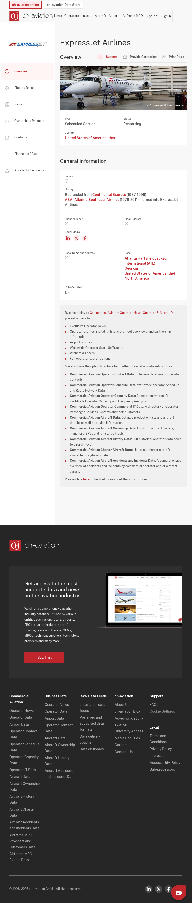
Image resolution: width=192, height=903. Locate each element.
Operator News (22, 711)
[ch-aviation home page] (31, 16)
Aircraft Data (20, 777)
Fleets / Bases (24, 88)
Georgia (131, 268)
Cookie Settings (162, 711)
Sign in (166, 16)
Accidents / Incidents (29, 170)
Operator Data (21, 718)
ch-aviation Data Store (63, 5)
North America (137, 278)
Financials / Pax (25, 154)
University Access (129, 731)
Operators (71, 16)
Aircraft (100, 16)
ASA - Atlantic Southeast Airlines (92, 200)
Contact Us (124, 752)
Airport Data (19, 724)
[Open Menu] (179, 16)
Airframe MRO (133, 16)
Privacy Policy (161, 749)
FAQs (154, 705)
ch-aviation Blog (128, 712)
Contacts (21, 137)
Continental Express (109, 195)
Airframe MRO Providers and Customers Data (23, 841)
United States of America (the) (90, 138)
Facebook (168, 889)
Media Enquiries (127, 738)
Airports (114, 16)
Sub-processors (162, 770)
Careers (121, 745)
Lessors (87, 16)
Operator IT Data (23, 770)
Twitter (158, 889)
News (58, 16)
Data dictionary (92, 749)
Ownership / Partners (29, 121)
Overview (21, 71)
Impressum (159, 756)
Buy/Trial (152, 16)
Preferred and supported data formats (92, 724)
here (86, 479)
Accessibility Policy (165, 763)
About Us (122, 705)
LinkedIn (148, 889)
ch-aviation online (25, 5)
